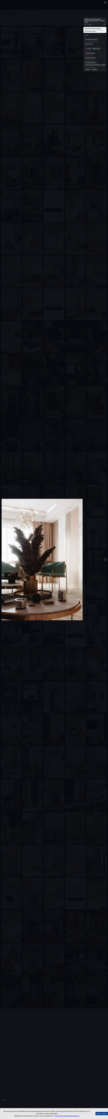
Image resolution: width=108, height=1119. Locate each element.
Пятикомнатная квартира (91, 39)
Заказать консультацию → (90, 31)
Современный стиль (89, 53)
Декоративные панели (90, 57)
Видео (90, 24)
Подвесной (94, 69)
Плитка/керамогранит (90, 62)
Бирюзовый (97, 48)
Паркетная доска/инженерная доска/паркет (95, 64)
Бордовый (89, 48)
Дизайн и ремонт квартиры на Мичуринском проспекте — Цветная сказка (94, 20)
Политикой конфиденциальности (67, 1116)
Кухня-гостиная (88, 44)
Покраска (87, 69)
